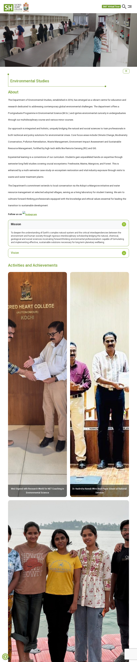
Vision (15, 252)
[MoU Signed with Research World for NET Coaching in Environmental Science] (37, 384)
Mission (16, 224)
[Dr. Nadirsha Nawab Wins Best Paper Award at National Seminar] (99, 384)
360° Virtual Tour (111, 6)
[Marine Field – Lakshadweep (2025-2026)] (68, 612)
